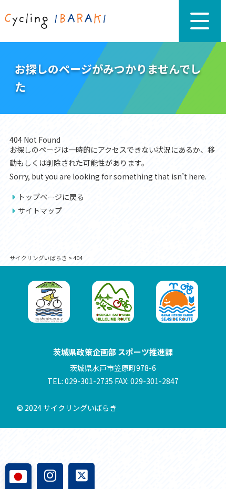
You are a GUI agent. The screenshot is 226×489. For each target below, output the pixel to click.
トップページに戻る (51, 197)
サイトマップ (40, 210)
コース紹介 (31, 455)
